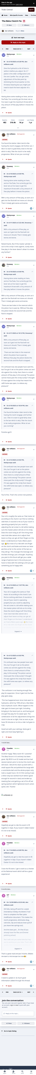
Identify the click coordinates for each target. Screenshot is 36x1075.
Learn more (4, 3)
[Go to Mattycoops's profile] (3, 55)
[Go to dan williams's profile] (3, 31)
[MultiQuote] (3, 112)
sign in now (14, 1005)
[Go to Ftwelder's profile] (3, 749)
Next (28, 49)
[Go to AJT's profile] (3, 895)
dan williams (9, 31)
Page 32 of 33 (17, 49)
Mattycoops (11, 54)
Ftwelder (10, 748)
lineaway (10, 166)
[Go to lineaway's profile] (3, 167)
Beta (22, 31)
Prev (7, 49)
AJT (8, 895)
